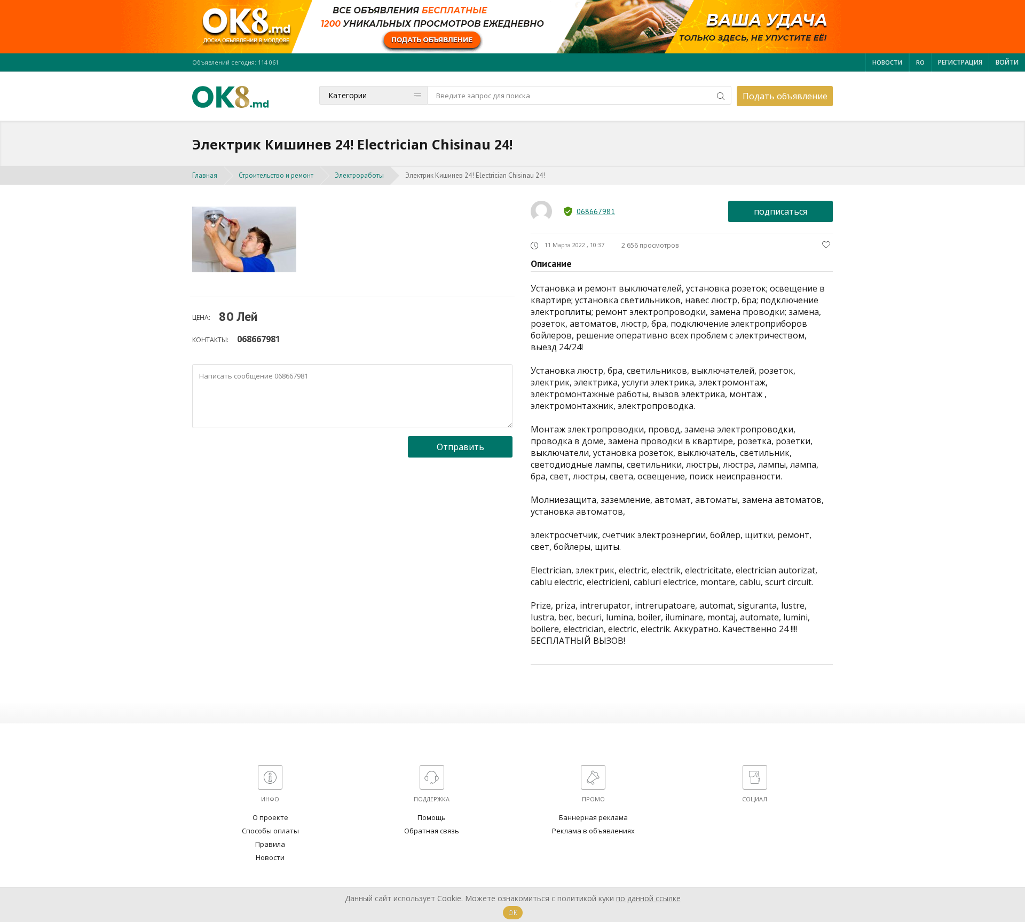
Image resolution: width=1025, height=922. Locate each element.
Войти (1007, 62)
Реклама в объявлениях (593, 831)
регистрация (960, 62)
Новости (887, 62)
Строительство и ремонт (276, 175)
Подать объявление (785, 96)
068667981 (258, 339)
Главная (204, 175)
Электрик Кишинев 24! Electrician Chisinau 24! (475, 175)
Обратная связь (431, 831)
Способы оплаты (270, 831)
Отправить (460, 447)
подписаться (780, 211)
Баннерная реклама (593, 817)
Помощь (431, 817)
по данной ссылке (648, 898)
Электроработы (359, 175)
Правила (270, 844)
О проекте (270, 817)
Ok (512, 912)
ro (920, 62)
